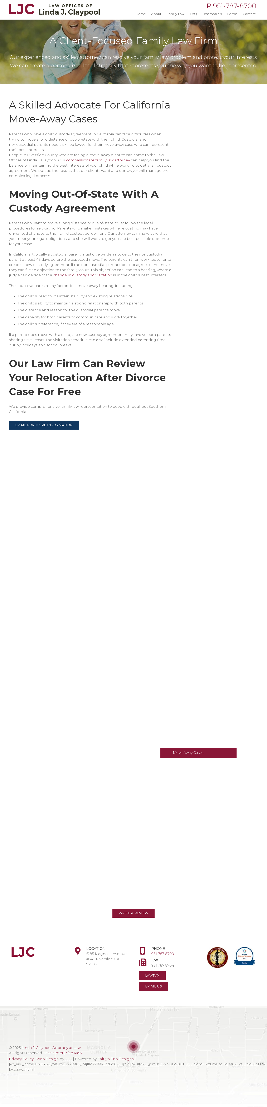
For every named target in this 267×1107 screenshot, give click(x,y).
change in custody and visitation (82, 275)
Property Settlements (191, 597)
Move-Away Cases (188, 753)
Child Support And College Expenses (196, 775)
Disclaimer (53, 1053)
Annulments (184, 512)
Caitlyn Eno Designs (115, 1059)
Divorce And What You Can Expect (203, 657)
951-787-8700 (162, 954)
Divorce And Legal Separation (195, 532)
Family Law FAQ (186, 522)
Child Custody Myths (191, 687)
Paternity (181, 492)
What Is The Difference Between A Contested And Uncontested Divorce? (203, 632)
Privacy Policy (21, 1059)
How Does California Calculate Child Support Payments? (199, 790)
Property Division (188, 667)
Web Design (47, 1059)
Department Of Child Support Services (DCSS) (199, 805)
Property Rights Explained (196, 587)
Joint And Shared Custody (195, 743)
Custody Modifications (192, 733)
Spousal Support (187, 647)
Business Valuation (189, 577)
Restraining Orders (189, 502)
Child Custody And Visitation (194, 677)
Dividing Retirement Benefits (198, 567)
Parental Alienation (190, 713)
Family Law (178, 482)
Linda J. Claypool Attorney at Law (51, 1048)
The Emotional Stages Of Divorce (202, 557)
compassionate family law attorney (98, 160)
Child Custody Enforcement (197, 723)
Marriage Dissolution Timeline (199, 607)
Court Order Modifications (196, 617)
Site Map (74, 1053)
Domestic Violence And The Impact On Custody (197, 700)
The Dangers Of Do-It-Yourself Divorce (199, 544)
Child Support (181, 763)
